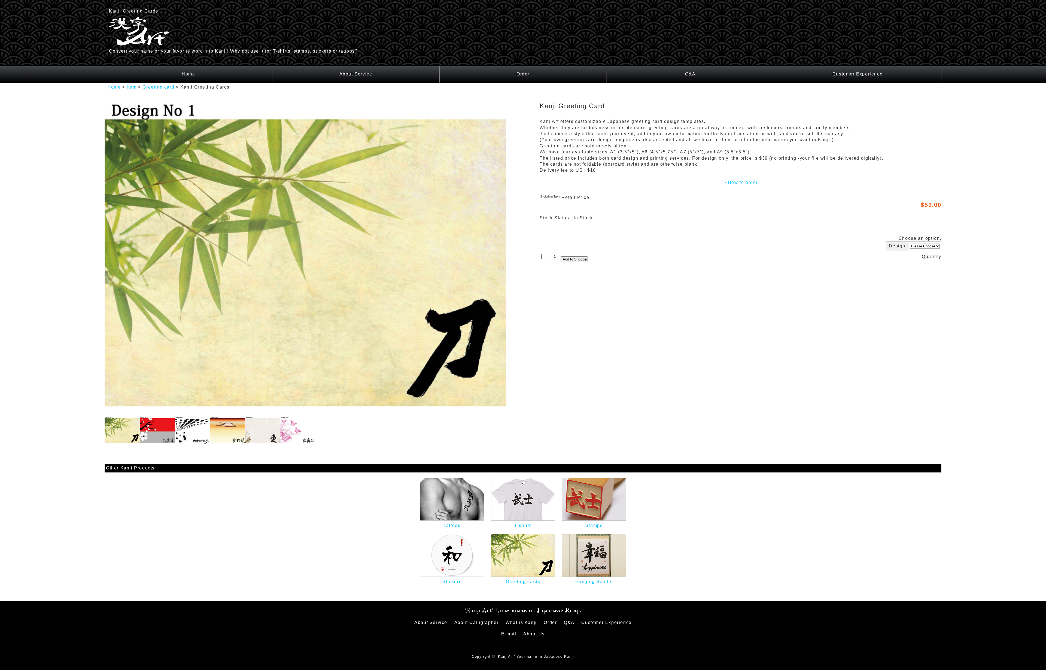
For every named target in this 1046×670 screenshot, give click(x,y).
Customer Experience (857, 74)
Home (188, 74)
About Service (355, 74)
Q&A (690, 74)
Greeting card (158, 87)
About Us (534, 634)
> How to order (740, 182)
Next (514, 257)
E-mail (508, 634)
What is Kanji (521, 622)
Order (523, 74)
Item (131, 87)
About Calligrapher (476, 622)
